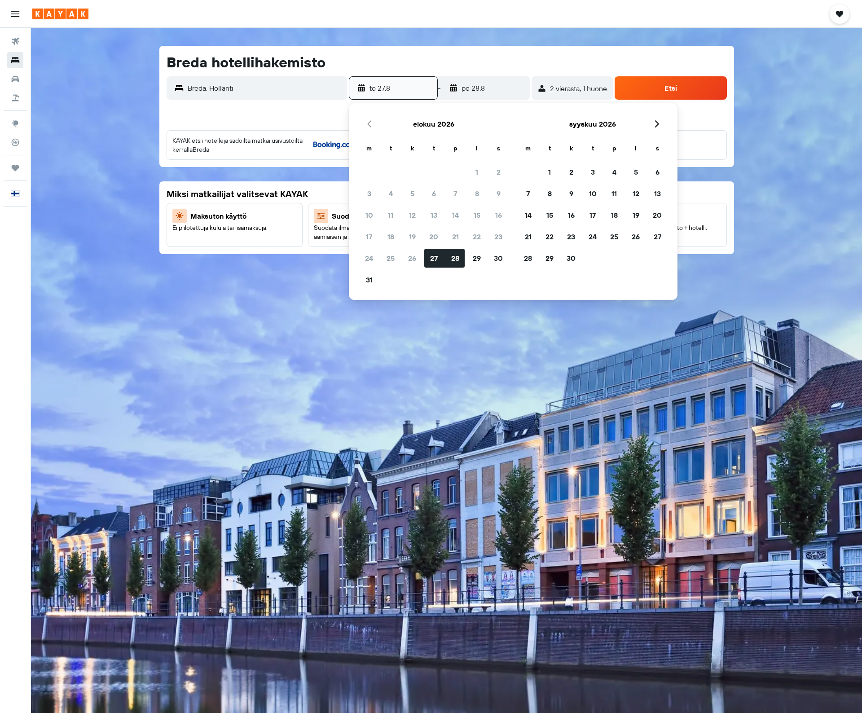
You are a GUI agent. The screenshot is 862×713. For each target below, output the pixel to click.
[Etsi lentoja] (15, 41)
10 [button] (369, 215)
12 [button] (412, 215)
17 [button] (369, 236)
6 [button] (434, 193)
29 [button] (477, 258)
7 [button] (455, 193)
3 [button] (369, 193)
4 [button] (391, 193)
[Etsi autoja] (15, 79)
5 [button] (412, 193)
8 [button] (477, 193)
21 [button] (455, 236)
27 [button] (434, 258)
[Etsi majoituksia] (15, 60)
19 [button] (412, 236)
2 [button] (499, 171)
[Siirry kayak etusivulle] (60, 14)
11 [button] (390, 215)
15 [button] (477, 215)
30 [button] (498, 258)
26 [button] (412, 258)
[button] (15, 14)
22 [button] (477, 236)
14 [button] (455, 215)
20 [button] (433, 236)
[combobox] (265, 88)
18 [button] (390, 236)
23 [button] (498, 236)
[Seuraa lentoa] (15, 142)
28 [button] (455, 258)
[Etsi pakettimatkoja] (15, 98)
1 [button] (476, 171)
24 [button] (369, 258)
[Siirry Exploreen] (15, 123)
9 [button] (499, 193)
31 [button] (369, 279)
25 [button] (391, 258)
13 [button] (434, 215)
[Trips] (15, 168)
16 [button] (498, 215)
